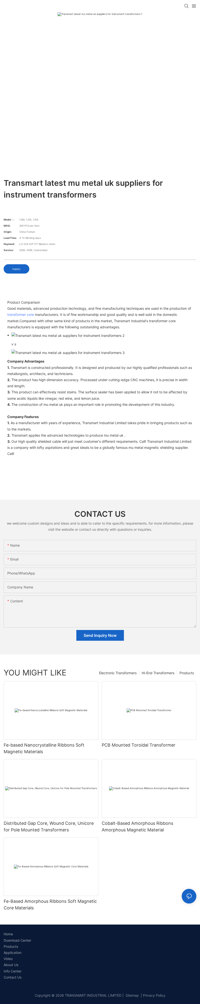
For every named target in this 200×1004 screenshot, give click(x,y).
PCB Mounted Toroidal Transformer (138, 745)
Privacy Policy (154, 995)
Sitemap (132, 995)
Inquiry (16, 268)
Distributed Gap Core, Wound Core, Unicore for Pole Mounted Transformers (49, 826)
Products (187, 673)
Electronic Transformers (118, 673)
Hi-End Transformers (158, 673)
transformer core (20, 314)
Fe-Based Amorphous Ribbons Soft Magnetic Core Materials (50, 904)
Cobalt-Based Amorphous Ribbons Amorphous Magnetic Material (137, 826)
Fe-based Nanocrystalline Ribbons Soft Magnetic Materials (44, 748)
